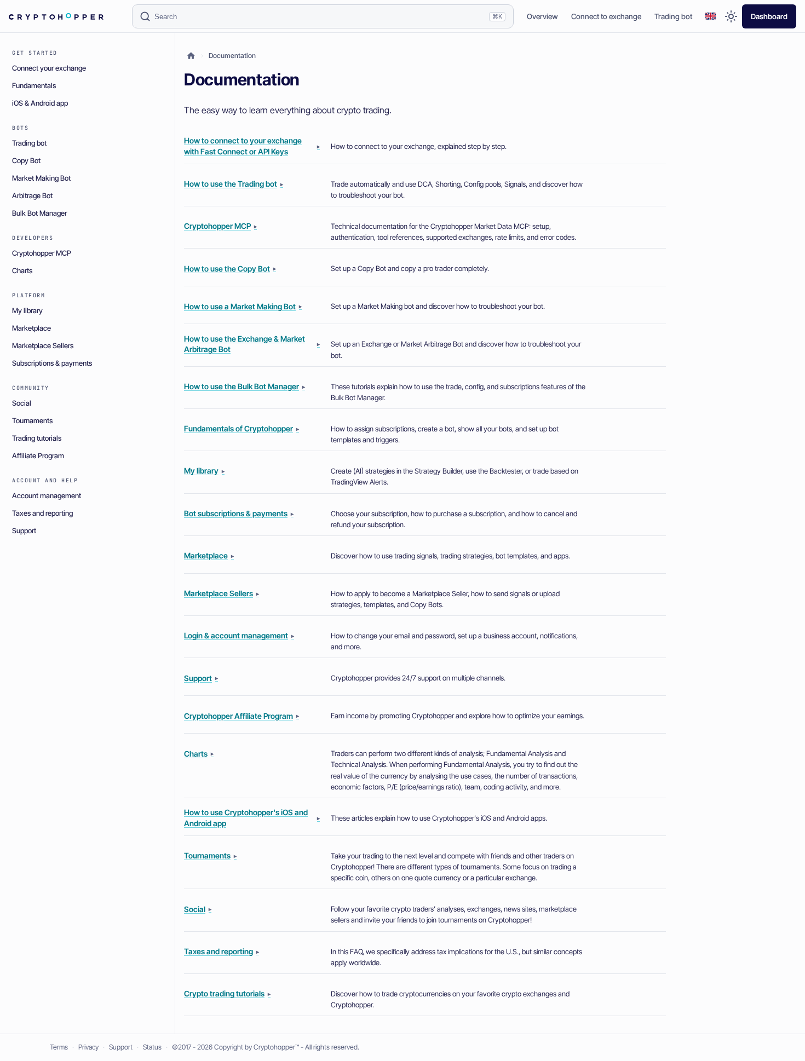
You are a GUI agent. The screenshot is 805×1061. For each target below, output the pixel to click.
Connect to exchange (606, 16)
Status (152, 1047)
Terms (59, 1047)
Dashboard (769, 16)
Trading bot (673, 16)
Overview (542, 16)
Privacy (88, 1047)
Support (121, 1047)
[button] (710, 17)
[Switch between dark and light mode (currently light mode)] (731, 16)
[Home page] (191, 56)
